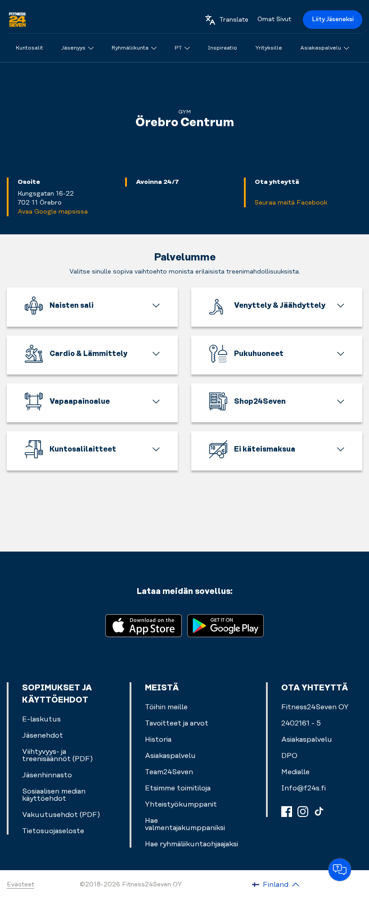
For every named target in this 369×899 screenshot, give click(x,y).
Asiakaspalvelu (306, 739)
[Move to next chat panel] (339, 869)
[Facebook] (286, 811)
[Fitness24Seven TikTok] (319, 811)
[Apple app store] (143, 625)
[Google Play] (225, 625)
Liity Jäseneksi (333, 19)
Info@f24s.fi (303, 788)
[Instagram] (302, 811)
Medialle (295, 772)
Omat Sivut (274, 19)
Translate (233, 19)
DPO (289, 755)
